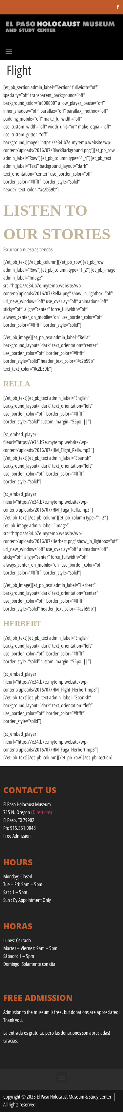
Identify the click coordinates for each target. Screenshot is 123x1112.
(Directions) (41, 812)
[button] (8, 51)
